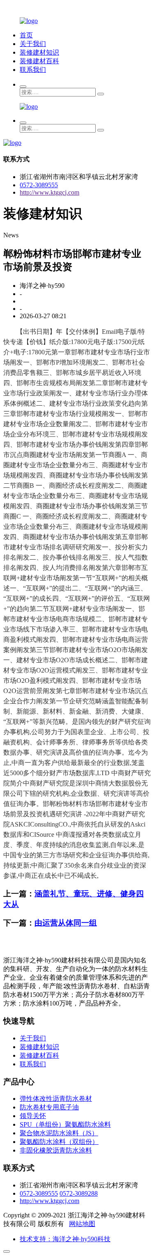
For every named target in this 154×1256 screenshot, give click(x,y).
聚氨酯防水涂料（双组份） (59, 1141)
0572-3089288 (79, 1193)
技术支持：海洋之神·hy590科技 (65, 1238)
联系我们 (33, 69)
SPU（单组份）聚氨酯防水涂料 (65, 1124)
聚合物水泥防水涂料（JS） (59, 1133)
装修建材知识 (39, 52)
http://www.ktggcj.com (49, 192)
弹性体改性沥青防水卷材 (56, 1098)
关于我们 (33, 43)
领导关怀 (33, 1115)
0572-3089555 (39, 184)
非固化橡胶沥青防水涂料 (56, 1150)
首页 (26, 35)
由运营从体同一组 (65, 922)
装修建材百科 (39, 60)
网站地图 (82, 1223)
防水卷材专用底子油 (49, 1107)
